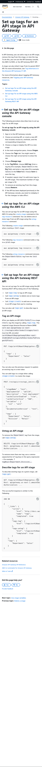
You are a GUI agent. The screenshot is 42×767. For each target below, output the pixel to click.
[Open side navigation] (3, 12)
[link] (36, 17)
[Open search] (38, 7)
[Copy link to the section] (2, 110)
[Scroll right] (33, 6)
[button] (8, 48)
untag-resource (19, 254)
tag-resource (7, 217)
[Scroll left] (11, 6)
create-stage (21, 214)
